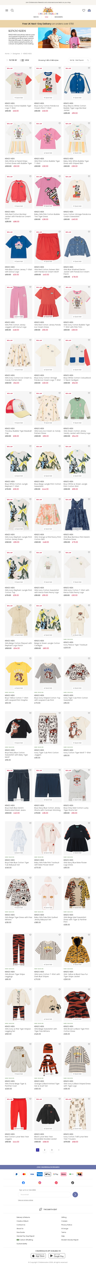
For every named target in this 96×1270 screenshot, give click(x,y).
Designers (59, 17)
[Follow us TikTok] (72, 1183)
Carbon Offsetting (25, 1240)
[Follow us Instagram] (39, 1183)
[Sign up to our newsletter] (75, 1194)
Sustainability (22, 1244)
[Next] (58, 1150)
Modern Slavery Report (69, 1240)
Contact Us (21, 1225)
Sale (46, 17)
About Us (20, 1228)
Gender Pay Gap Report (25, 1236)
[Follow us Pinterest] (56, 1183)
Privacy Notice (66, 1225)
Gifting (63, 1217)
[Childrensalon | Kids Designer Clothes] (48, 10)
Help (63, 1236)
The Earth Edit (50, 1209)
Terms (63, 1232)
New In (36, 17)
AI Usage (64, 1228)
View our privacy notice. (25, 1200)
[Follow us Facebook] (23, 1183)
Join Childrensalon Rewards (48, 1167)
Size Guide (21, 1232)
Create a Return (22, 1221)
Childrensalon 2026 (45, 1262)
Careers (64, 1221)
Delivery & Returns (23, 1217)
